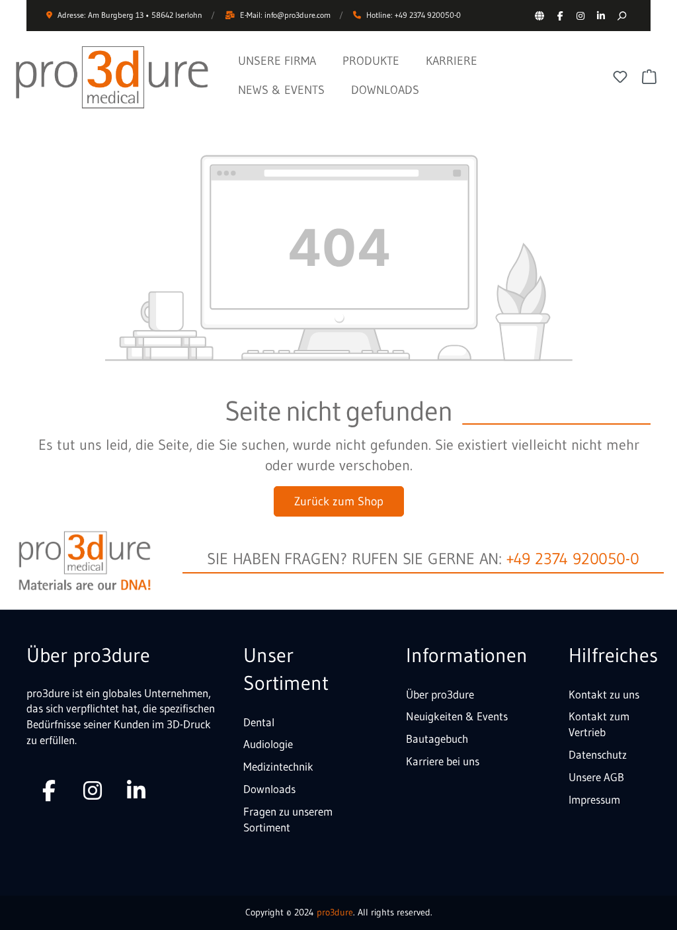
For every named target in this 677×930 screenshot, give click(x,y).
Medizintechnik (278, 766)
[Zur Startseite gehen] (112, 77)
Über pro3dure (440, 694)
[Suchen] (621, 15)
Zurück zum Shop (338, 501)
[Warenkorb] (649, 77)
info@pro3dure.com (297, 15)
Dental (258, 722)
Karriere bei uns (442, 761)
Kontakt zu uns (604, 694)
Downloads (269, 789)
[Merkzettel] (620, 77)
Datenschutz (598, 754)
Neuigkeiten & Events (457, 716)
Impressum (594, 799)
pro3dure (335, 912)
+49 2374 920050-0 (572, 558)
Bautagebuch (437, 738)
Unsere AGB (596, 777)
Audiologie (268, 744)
